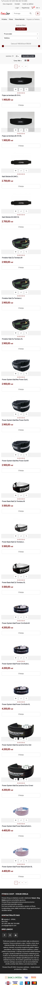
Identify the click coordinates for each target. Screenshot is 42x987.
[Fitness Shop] (5, 13)
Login (17, 8)
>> (26, 66)
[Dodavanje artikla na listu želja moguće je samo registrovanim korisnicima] (16, 89)
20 (17, 56)
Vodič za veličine (27, 4)
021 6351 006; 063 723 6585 (10, 923)
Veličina (7, 38)
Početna (4, 19)
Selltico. (25, 969)
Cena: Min (17, 61)
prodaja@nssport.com (9, 925)
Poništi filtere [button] (21, 29)
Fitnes (11, 19)
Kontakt (17, 4)
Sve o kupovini (7, 4)
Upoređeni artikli (28, 56)
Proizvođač (8, 34)
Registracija (25, 8)
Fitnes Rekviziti (20, 19)
